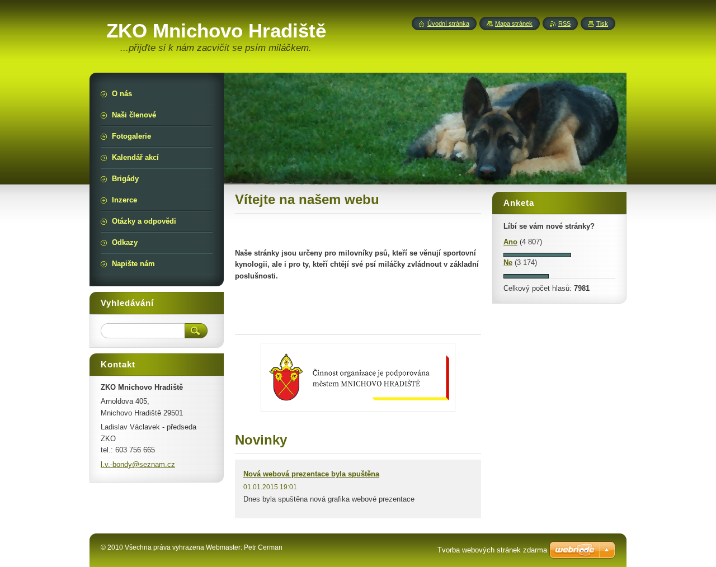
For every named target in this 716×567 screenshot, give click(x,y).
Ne (507, 262)
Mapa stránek (514, 23)
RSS (564, 23)
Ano (510, 242)
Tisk (602, 23)
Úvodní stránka (448, 23)
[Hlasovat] (537, 255)
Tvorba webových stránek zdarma (492, 550)
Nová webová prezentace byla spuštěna (311, 474)
